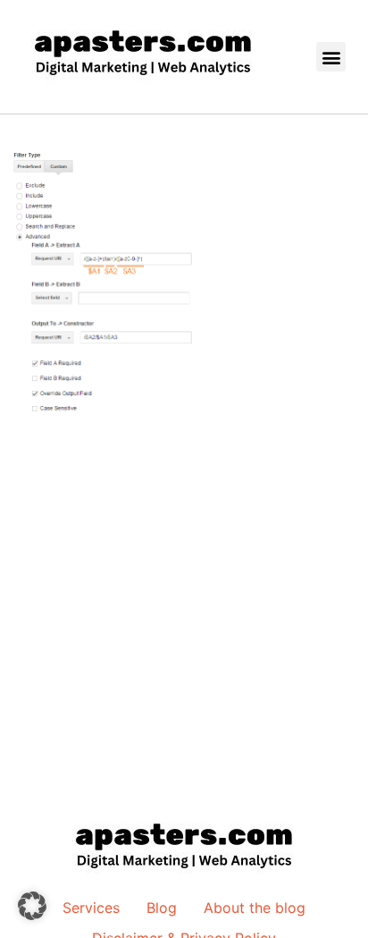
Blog (161, 908)
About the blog (254, 908)
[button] (331, 57)
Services (91, 908)
